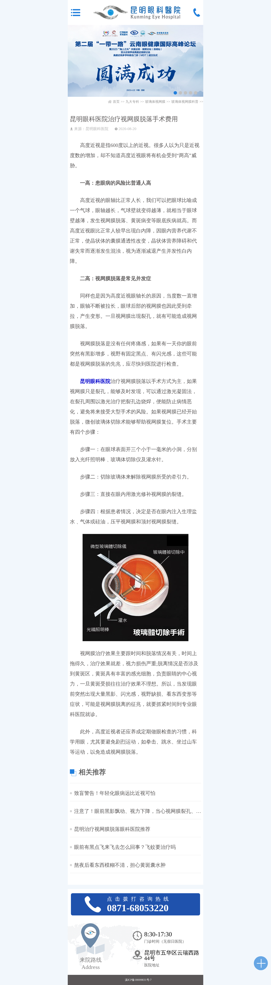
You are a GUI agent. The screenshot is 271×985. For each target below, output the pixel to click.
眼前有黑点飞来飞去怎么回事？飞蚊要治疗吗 (125, 847)
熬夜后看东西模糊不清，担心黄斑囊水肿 (120, 865)
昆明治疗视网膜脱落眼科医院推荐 (112, 829)
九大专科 (132, 101)
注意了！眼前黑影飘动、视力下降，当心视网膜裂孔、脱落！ (137, 811)
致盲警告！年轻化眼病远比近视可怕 (114, 793)
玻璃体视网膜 (155, 101)
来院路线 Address (91, 963)
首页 (116, 101)
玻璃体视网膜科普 (184, 101)
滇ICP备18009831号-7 (138, 979)
